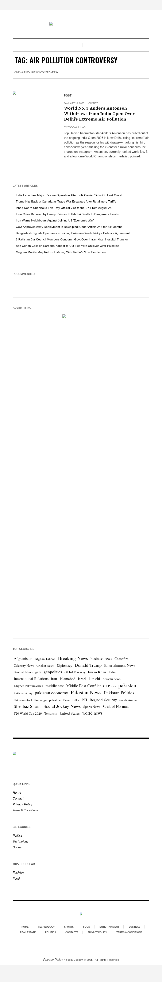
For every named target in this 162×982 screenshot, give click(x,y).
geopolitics (53, 671)
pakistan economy (51, 693)
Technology (20, 841)
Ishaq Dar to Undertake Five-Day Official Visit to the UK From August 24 (64, 207)
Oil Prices (109, 686)
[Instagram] (84, 947)
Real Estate (28, 932)
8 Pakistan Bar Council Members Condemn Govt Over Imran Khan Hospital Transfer (72, 239)
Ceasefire (121, 658)
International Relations (31, 678)
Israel (82, 678)
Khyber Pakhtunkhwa (28, 686)
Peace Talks (71, 700)
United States (70, 713)
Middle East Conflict (83, 685)
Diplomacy (64, 665)
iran (54, 678)
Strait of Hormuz (115, 706)
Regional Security (103, 699)
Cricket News (45, 665)
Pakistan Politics (119, 693)
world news (92, 713)
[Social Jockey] (81, 24)
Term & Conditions (25, 810)
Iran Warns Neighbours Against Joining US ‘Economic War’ (55, 220)
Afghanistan (23, 658)
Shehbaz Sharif (27, 706)
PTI (84, 699)
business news (101, 658)
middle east (55, 685)
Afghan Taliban (45, 659)
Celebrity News (24, 665)
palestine (55, 700)
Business (134, 927)
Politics (18, 835)
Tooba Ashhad (76, 127)
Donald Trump (88, 665)
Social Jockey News (62, 706)
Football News (23, 672)
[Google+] (77, 947)
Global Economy (75, 672)
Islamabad (67, 678)
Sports (17, 847)
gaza (38, 672)
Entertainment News (119, 665)
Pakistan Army (23, 693)
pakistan (127, 685)
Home (16, 72)
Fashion (18, 872)
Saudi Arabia (128, 700)
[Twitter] (92, 947)
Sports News (91, 706)
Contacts (71, 932)
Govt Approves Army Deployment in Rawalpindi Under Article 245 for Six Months (69, 226)
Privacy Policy (22, 804)
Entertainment (109, 927)
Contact (18, 798)
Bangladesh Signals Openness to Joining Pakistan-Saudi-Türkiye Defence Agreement (73, 233)
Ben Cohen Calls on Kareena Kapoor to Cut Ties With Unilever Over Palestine (67, 245)
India (112, 672)
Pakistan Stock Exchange (30, 700)
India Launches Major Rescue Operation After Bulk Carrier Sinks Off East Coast (69, 195)
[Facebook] (69, 947)
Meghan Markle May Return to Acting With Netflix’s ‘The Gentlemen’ (61, 252)
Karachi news (111, 679)
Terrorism (50, 713)
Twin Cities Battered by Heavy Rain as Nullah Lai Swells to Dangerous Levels (67, 214)
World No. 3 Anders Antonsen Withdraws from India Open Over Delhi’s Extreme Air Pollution (99, 114)
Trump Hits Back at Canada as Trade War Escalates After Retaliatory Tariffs (66, 201)
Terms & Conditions (129, 932)
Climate (93, 103)
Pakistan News (86, 692)
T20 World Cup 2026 (28, 713)
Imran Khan (97, 671)
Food (16, 878)
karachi (94, 678)
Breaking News (73, 658)
